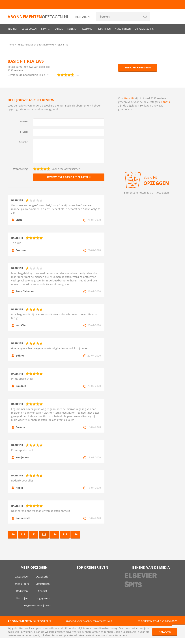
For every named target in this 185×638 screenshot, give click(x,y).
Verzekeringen (123, 28)
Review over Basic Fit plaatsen (69, 177)
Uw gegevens (43, 598)
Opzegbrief (42, 576)
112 (33, 534)
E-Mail (24, 131)
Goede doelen (28, 28)
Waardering (20, 169)
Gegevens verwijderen (37, 605)
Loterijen (72, 28)
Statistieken (43, 583)
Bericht (23, 142)
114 (54, 534)
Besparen (82, 17)
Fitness (165, 102)
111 (23, 534)
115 (65, 534)
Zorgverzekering (144, 28)
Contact (42, 591)
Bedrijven (22, 591)
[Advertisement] (146, 141)
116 (75, 534)
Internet (12, 28)
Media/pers (22, 583)
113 (44, 534)
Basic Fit (129, 98)
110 (12, 534)
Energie (59, 28)
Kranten (45, 28)
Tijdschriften (104, 28)
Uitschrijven (22, 598)
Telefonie (87, 28)
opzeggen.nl (38, 16)
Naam (24, 121)
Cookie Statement (116, 635)
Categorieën (22, 576)
